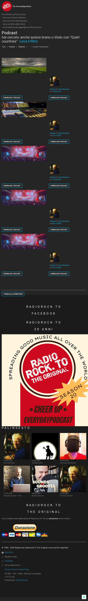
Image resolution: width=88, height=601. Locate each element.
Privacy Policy (10, 569)
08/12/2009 (56, 223)
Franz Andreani (63, 89)
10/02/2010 (56, 179)
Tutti (3, 47)
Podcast (12, 47)
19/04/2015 (56, 91)
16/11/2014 (56, 135)
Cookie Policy (23, 569)
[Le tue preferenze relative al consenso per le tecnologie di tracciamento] (84, 597)
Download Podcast (59, 98)
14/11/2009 (56, 267)
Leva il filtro (28, 41)
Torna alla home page (13, 294)
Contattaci (9, 561)
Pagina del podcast (12, 98)
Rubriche (22, 47)
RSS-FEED (9, 552)
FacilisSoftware (21, 580)
